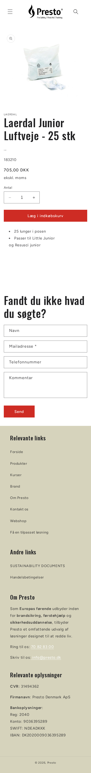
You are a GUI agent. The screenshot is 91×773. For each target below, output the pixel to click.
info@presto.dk (46, 657)
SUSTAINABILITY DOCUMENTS (37, 566)
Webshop (18, 521)
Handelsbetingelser (27, 577)
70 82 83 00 (42, 647)
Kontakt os (19, 509)
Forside (16, 452)
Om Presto (19, 498)
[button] (10, 11)
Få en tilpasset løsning (29, 532)
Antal (8, 187)
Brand (15, 486)
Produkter (18, 463)
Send (19, 411)
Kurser (16, 475)
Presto (51, 762)
